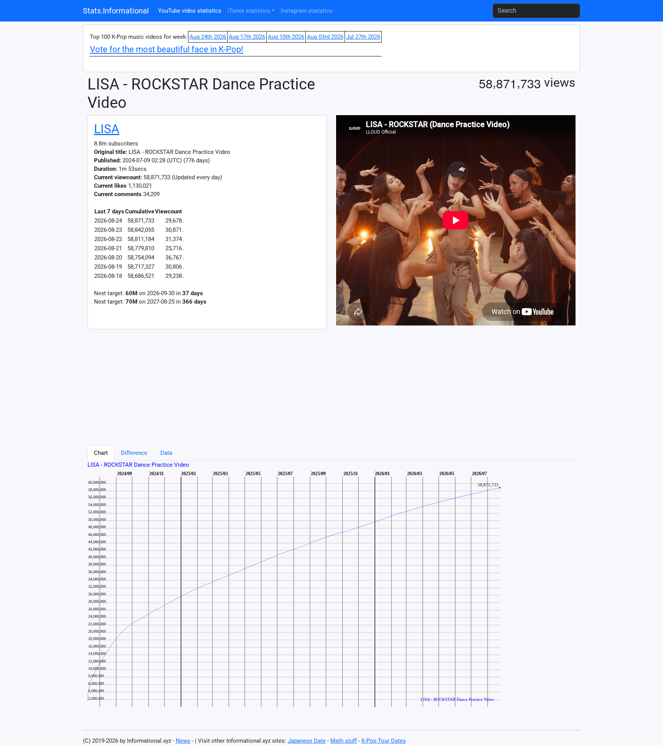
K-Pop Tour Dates (383, 740)
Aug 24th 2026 (208, 36)
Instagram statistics (306, 10)
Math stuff (343, 740)
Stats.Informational (116, 10)
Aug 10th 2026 (286, 36)
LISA (106, 129)
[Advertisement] (317, 383)
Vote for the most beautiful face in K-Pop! (166, 49)
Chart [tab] (101, 452)
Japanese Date (307, 740)
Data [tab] (166, 452)
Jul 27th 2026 (363, 36)
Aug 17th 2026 (247, 36)
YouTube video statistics (189, 10)
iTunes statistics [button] (249, 10)
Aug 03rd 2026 (325, 36)
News (183, 740)
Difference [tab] (134, 452)
